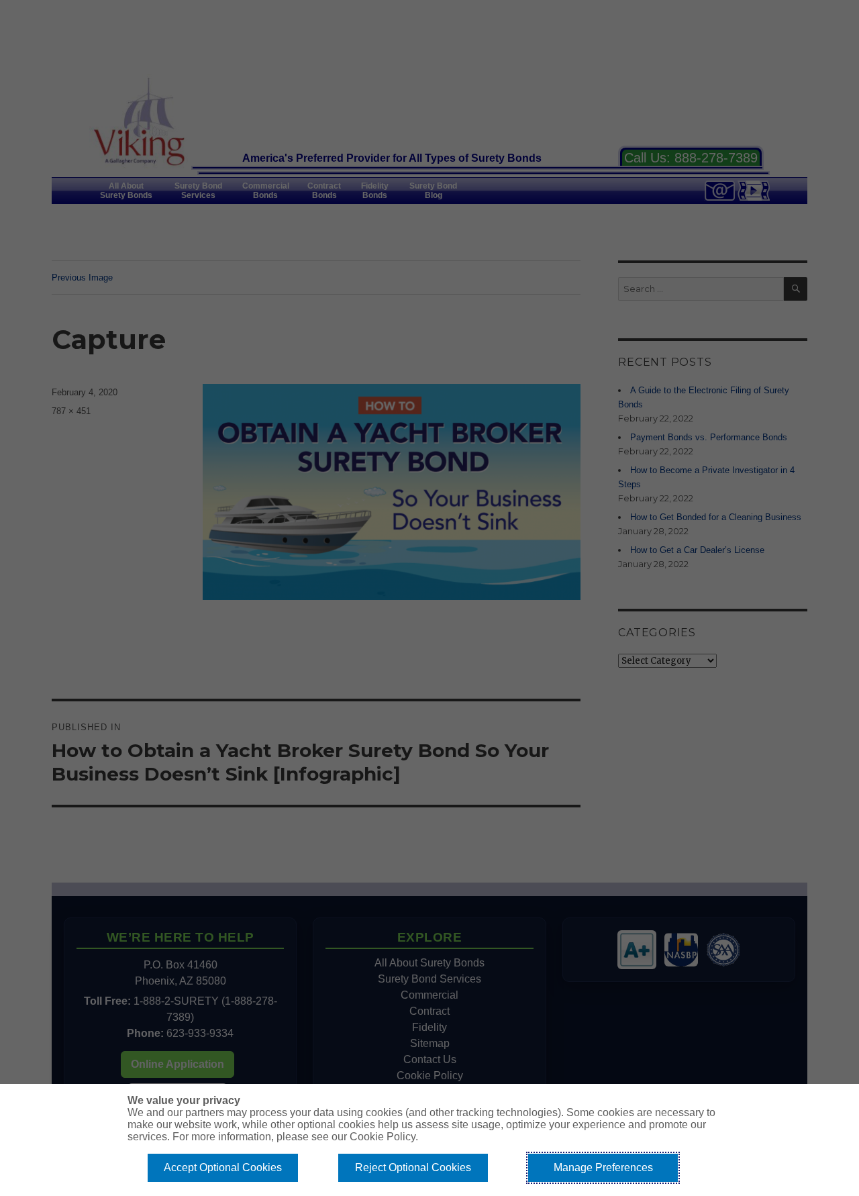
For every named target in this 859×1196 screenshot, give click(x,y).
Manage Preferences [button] (603, 1167)
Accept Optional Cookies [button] (223, 1167)
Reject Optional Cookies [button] (413, 1167)
